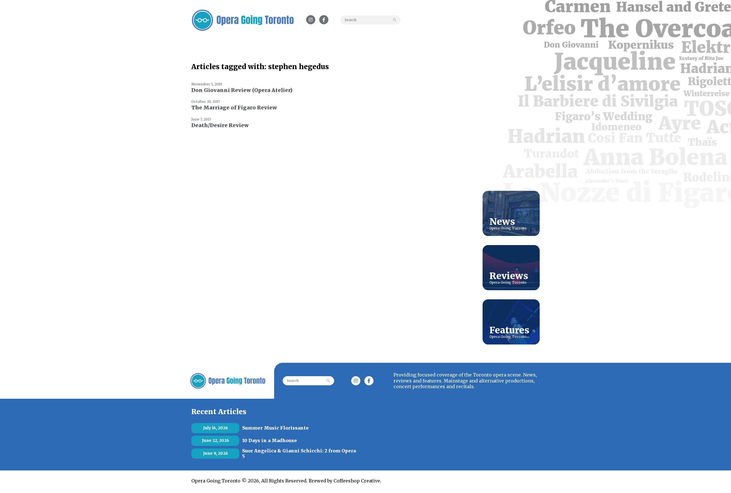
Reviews (508, 276)
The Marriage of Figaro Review (234, 107)
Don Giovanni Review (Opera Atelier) (241, 90)
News (502, 221)
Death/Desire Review (220, 125)
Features (509, 330)
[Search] (396, 20)
